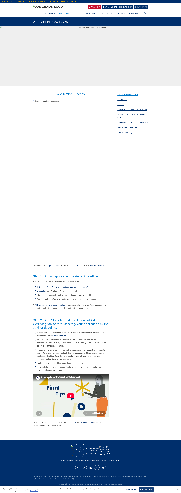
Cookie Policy (34, 491)
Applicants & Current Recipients (71, 460)
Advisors (104, 460)
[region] (90, 489)
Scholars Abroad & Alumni (91, 460)
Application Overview (127, 95)
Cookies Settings (130, 489)
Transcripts (41, 291)
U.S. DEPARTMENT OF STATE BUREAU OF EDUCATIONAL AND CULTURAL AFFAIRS (92, 451)
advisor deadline (59, 336)
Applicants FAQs (54, 265)
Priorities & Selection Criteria (132, 110)
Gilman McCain (86, 422)
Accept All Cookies (146, 489)
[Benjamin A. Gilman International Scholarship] (48, 7)
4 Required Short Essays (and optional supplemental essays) (62, 287)
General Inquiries (114, 460)
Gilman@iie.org (75, 265)
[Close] (177, 489)
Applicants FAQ (124, 133)
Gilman (73, 422)
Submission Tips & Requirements (132, 122)
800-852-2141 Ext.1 (98, 265)
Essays (120, 105)
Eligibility (122, 100)
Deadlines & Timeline (127, 127)
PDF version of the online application (50, 305)
